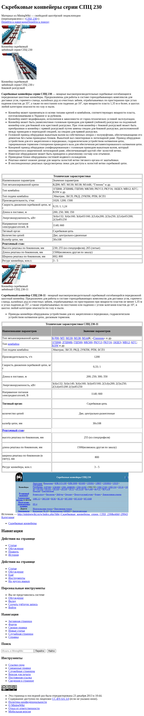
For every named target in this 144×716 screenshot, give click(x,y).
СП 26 (120, 487)
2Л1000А (107, 483)
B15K (53, 499)
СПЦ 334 (112, 487)
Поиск (6, 644)
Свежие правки (17, 627)
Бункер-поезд (38, 494)
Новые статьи (16, 630)
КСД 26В (89, 489)
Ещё (11, 574)
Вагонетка (50, 494)
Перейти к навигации (14, 21)
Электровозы (24, 511)
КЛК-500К (72, 483)
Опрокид (69, 494)
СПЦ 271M (102, 487)
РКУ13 (98, 342)
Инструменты (16, 578)
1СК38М (56, 487)
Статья (12, 545)
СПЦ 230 (31, 18)
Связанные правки (19, 668)
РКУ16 (107, 342)
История (13, 554)
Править (13, 551)
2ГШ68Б (67, 342)
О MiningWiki (16, 705)
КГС (134, 342)
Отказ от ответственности (24, 708)
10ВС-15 (36, 499)
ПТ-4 (35, 504)
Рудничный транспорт (24, 494)
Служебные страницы (21, 671)
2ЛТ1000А (37, 485)
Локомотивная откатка (112, 494)
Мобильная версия (19, 711)
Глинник (98, 338)
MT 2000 (68, 499)
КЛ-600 (82, 483)
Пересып (36, 491)
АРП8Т (67, 511)
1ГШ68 (56, 342)
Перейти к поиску (38, 21)
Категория (7, 517)
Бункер (98, 494)
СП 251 (48, 489)
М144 (85, 338)
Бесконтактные (56, 511)
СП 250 (40, 489)
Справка (13, 637)
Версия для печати (19, 674)
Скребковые (38, 487)
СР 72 (71, 489)
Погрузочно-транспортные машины (24, 504)
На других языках (19, 581)
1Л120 (115, 483)
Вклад (12, 601)
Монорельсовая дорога (43, 509)
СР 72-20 (79, 489)
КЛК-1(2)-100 (61, 483)
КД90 (55, 338)
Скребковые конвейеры (22, 523)
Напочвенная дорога (63, 509)
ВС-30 (60, 499)
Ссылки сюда (16, 664)
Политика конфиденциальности (27, 702)
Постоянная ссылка (20, 677)
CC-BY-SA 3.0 (60, 698)
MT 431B (78, 499)
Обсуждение (16, 548)
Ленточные (37, 483)
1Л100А (90, 483)
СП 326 (56, 489)
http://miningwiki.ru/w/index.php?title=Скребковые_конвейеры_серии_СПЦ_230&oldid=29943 (73, 514)
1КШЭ (117, 342)
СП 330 (64, 489)
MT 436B (88, 499)
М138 (77, 338)
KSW (55, 345)
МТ (62, 338)
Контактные (38, 511)
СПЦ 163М (81, 487)
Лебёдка (59, 494)
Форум (12, 624)
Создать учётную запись (23, 604)
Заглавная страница (20, 621)
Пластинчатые (48, 491)
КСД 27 (97, 489)
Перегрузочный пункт (83, 494)
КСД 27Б (106, 489)
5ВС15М (45, 499)
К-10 (46, 511)
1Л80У (98, 483)
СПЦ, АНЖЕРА (68, 487)
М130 (69, 338)
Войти (12, 607)
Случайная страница (20, 633)
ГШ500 (78, 342)
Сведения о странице (21, 680)
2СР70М (47, 487)
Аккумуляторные (80, 511)
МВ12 (126, 342)
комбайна (13, 343)
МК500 (88, 342)
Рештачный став (13, 430)
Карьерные (48, 483)
